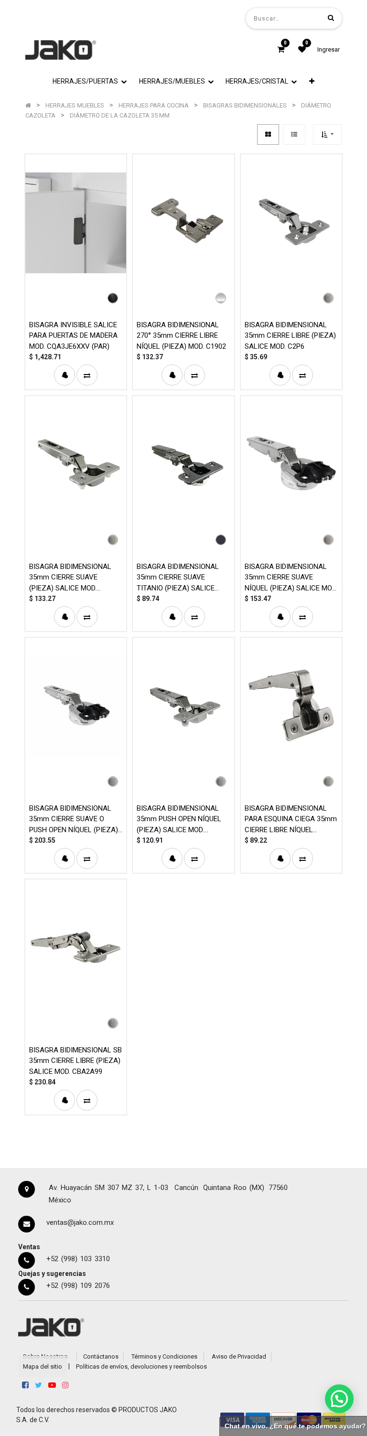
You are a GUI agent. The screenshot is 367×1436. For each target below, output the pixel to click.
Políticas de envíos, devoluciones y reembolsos (141, 1366)
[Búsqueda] (331, 18)
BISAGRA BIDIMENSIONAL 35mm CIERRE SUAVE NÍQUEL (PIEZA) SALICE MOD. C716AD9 (291, 577)
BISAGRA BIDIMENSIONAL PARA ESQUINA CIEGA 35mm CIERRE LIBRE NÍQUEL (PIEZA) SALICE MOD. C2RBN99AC (291, 819)
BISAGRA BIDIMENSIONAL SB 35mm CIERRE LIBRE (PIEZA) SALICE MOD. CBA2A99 (75, 1061)
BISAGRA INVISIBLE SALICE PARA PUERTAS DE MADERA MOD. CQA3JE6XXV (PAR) (73, 336)
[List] (294, 134)
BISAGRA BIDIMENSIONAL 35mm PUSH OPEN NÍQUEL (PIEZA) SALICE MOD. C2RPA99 (179, 819)
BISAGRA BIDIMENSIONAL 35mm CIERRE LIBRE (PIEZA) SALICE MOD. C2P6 (290, 336)
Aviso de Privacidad (239, 1356)
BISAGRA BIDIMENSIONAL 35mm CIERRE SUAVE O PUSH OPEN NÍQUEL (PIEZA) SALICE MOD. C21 (73, 819)
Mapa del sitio (42, 1366)
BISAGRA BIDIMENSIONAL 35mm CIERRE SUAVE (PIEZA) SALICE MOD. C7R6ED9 (70, 577)
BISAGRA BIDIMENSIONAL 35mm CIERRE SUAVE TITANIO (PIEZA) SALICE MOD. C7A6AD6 (178, 577)
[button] (312, 81)
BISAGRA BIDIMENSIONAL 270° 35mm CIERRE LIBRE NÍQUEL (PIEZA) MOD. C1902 (181, 336)
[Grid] (268, 134)
